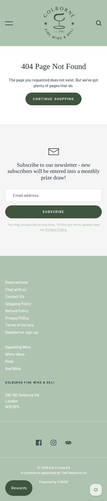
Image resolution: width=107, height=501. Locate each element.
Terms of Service (19, 325)
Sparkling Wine (18, 347)
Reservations (16, 282)
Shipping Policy (18, 303)
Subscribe (54, 212)
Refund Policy (17, 310)
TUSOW (62, 482)
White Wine (15, 354)
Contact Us (14, 296)
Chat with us (15, 289)
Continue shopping (53, 99)
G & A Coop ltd (59, 467)
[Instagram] (53, 443)
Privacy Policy (17, 318)
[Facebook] (39, 443)
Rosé (9, 361)
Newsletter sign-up (21, 332)
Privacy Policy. (56, 229)
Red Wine (13, 368)
